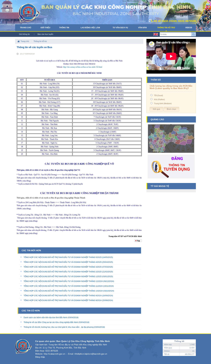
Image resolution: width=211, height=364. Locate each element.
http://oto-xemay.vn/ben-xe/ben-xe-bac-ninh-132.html (82, 67)
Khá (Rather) (159, 99)
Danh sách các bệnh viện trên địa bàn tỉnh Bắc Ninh (45, 317)
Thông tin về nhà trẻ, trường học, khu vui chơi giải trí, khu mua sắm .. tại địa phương (59, 327)
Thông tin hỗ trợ (166, 28)
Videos (188, 28)
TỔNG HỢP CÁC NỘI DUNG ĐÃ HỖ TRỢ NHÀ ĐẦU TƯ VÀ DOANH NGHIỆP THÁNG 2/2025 (63, 272)
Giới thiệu (45, 28)
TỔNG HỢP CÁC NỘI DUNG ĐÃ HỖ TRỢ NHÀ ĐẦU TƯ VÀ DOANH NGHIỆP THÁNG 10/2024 (63, 291)
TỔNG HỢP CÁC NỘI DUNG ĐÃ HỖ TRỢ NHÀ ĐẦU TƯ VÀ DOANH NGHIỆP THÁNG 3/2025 (63, 267)
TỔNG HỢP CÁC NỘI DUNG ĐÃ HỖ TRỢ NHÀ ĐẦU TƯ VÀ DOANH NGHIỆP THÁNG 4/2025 (63, 262)
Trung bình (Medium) (163, 103)
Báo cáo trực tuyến (45, 34)
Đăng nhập (40, 357)
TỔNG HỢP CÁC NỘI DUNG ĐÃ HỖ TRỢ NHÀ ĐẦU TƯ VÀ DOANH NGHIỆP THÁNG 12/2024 (63, 281)
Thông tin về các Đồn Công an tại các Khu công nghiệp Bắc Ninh (51, 322)
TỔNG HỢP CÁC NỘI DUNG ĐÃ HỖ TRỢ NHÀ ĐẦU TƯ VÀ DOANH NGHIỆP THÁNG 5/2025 (63, 257)
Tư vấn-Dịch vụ (120, 28)
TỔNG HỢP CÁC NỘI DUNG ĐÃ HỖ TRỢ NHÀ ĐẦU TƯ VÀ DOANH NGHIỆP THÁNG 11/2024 (63, 286)
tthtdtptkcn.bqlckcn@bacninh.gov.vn (90, 354)
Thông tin (64, 28)
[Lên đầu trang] (138, 241)
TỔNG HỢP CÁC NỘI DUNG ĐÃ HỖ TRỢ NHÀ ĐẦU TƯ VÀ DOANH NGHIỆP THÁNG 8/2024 (63, 300)
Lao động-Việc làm (90, 28)
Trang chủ (25, 28)
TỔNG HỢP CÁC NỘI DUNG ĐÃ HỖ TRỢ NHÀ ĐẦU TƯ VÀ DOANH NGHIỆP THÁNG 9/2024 (63, 296)
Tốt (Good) (158, 95)
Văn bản (142, 28)
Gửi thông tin (24, 34)
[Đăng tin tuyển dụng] (171, 179)
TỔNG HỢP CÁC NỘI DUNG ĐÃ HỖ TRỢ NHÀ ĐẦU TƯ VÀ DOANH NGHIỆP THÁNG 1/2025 (63, 276)
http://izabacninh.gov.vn (54, 354)
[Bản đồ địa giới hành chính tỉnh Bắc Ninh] (171, 154)
